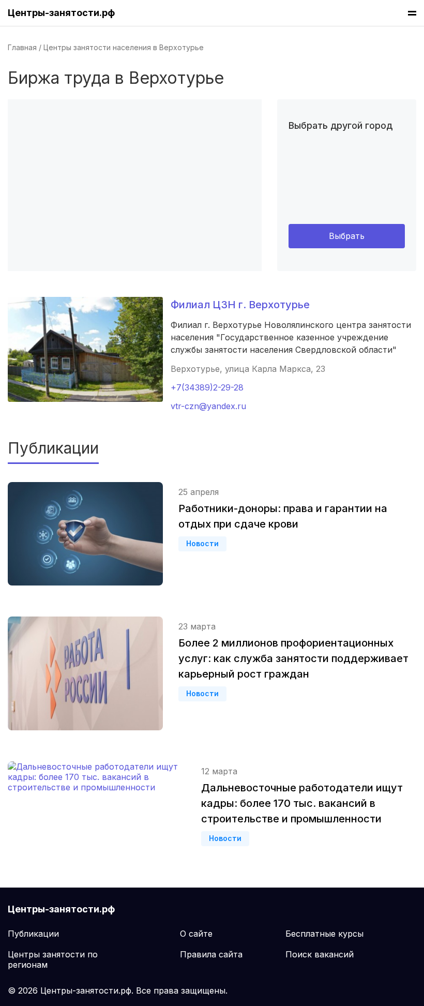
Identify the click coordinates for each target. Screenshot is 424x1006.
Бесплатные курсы (324, 933)
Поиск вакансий (319, 954)
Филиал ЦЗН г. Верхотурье (240, 304)
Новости (202, 543)
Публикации (33, 933)
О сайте (196, 933)
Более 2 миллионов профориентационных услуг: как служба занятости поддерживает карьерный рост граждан (293, 658)
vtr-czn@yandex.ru (208, 406)
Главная (22, 47)
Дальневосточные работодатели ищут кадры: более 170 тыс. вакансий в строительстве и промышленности (302, 803)
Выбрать (347, 236)
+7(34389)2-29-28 (207, 387)
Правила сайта (211, 954)
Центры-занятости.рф (61, 12)
